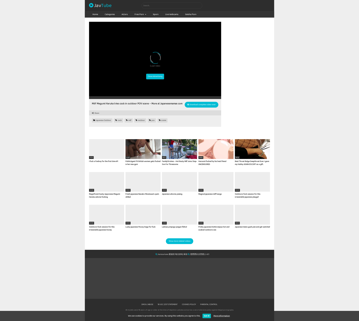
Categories (110, 14)
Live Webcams (171, 14)
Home (95, 14)
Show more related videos (179, 241)
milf (129, 120)
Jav (102, 5)
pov (153, 120)
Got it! (207, 316)
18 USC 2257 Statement (168, 304)
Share (96, 113)
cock (119, 120)
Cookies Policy (189, 304)
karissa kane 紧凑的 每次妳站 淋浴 (172, 254)
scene (163, 120)
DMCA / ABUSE (147, 304)
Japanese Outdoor (103, 120)
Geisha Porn (190, 14)
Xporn (155, 14)
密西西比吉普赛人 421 (199, 254)
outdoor (141, 120)
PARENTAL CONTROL (209, 304)
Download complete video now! (202, 104)
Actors (125, 14)
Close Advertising (155, 76)
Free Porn (139, 14)
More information (221, 316)
